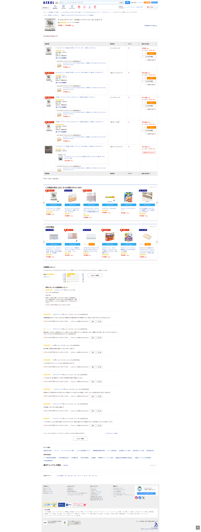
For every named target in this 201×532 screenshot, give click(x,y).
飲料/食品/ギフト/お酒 (138, 450)
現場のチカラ (78, 513)
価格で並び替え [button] (145, 173)
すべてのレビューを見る (111, 433)
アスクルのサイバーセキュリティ (74, 494)
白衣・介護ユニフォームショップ (141, 513)
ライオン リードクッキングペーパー (128, 209)
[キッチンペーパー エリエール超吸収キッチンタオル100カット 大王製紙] (128, 237)
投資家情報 (69, 489)
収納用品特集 (122, 513)
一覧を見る (65, 465)
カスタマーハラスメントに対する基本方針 (76, 493)
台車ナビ (84, 513)
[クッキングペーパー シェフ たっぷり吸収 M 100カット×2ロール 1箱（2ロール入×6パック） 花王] (60, 158)
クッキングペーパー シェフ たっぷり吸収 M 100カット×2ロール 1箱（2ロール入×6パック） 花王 (84, 157)
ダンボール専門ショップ (68, 513)
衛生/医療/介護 (150, 450)
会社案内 (69, 488)
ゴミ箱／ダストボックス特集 (141, 511)
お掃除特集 (151, 511)
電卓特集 (67, 511)
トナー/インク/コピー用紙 (67, 450)
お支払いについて (47, 491)
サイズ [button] (130, 173)
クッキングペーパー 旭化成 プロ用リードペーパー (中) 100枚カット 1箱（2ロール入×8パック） (79, 72)
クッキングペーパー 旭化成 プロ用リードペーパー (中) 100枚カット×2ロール (76, 48)
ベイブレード (80, 475)
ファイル (56, 450)
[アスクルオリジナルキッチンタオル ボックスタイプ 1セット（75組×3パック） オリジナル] (91, 237)
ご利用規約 (92, 489)
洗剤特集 (46, 513)
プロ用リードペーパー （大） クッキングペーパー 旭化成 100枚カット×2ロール (75, 97)
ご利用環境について (94, 493)
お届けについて (46, 489)
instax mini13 (70, 475)
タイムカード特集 (79, 511)
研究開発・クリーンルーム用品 (105, 457)
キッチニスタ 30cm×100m (109, 208)
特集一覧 (78, 515)
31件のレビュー (46, 276)
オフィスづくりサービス (59, 515)
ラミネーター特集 (88, 511)
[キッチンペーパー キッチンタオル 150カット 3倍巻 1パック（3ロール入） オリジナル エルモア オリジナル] (59, 65)
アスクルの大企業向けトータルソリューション (122, 495)
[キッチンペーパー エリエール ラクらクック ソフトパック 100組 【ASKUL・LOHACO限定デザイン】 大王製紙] (53, 237)
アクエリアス (94, 475)
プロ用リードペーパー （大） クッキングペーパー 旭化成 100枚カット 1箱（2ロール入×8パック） (79, 121)
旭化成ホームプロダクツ (53, 15)
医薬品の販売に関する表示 (96, 499)
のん (54, 345)
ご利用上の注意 (93, 494)
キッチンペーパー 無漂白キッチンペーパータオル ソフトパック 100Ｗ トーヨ (72, 249)
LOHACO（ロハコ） (117, 488)
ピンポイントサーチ (70, 515)
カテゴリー (45, 7)
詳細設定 (121, 2)
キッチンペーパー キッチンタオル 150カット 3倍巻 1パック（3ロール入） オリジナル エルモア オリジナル (84, 63)
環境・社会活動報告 (71, 491)
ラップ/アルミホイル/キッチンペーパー (91, 12)
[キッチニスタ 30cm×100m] (109, 197)
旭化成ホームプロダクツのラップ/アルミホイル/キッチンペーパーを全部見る (77, 15)
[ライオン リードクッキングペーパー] (128, 197)
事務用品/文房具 (47, 450)
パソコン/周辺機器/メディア (83, 450)
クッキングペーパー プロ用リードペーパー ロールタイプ (53, 209)
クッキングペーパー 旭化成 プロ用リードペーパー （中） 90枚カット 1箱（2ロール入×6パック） (79, 146)
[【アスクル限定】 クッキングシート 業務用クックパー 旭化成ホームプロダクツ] (147, 197)
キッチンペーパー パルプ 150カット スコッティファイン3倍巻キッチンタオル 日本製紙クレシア (109, 250)
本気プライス (50, 72)
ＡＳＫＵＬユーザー (59, 290)
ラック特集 (131, 511)
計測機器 (93, 457)
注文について (46, 488)
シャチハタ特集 (129, 513)
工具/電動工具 (74, 457)
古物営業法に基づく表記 (95, 496)
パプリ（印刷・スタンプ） (118, 489)
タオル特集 (59, 513)
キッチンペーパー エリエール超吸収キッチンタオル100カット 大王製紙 (128, 249)
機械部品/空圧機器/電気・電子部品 (124, 457)
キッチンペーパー (106, 12)
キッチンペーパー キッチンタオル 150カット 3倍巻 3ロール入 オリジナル (72, 210)
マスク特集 (106, 513)
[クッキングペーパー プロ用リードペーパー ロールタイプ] (53, 197)
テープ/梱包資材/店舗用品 (49, 457)
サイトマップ (93, 488)
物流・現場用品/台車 (63, 457)
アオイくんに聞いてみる (146, 493)
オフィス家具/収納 (111, 450)
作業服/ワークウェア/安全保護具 (143, 457)
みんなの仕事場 (116, 491)
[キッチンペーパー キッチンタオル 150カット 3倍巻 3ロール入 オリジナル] (72, 197)
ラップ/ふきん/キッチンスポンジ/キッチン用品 (71, 12)
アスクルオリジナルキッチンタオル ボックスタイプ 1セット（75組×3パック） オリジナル (91, 249)
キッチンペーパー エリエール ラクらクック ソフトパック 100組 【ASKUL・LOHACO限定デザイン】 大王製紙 (54, 250)
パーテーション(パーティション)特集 (113, 511)
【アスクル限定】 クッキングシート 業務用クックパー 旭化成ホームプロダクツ (146, 210)
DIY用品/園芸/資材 (48, 460)
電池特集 (72, 511)
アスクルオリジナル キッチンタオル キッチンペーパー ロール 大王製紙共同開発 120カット (91, 211)
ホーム (44, 12)
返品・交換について (47, 493)
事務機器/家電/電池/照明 (99, 450)
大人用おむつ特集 (114, 513)
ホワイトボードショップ (98, 511)
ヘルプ (141, 2)
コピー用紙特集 (47, 511)
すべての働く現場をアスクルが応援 (94, 513)
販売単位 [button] (112, 173)
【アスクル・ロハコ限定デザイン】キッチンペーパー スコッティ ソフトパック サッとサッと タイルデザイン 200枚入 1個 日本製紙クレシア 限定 (147, 250)
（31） (64, 50)
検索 (127, 2)
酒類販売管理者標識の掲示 (96, 498)
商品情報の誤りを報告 (150, 25)
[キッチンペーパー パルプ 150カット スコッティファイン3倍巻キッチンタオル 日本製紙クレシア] (109, 237)
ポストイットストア (48, 515)
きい (54, 360)
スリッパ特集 (52, 513)
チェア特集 (124, 511)
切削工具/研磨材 (85, 457)
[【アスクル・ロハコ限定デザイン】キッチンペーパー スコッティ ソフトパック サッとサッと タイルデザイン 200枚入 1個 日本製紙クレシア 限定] (147, 237)
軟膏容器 (61, 475)
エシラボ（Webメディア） (118, 493)
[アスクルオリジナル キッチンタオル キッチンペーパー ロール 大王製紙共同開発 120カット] (91, 197)
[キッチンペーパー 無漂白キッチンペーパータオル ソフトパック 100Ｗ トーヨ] (72, 237)
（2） (63, 99)
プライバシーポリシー (95, 491)
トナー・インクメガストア (58, 511)
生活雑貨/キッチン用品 (53, 12)
